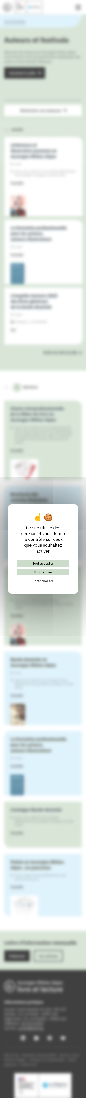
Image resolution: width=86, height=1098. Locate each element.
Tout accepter (43, 563)
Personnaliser (43, 581)
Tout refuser (43, 572)
